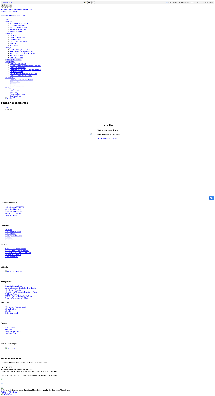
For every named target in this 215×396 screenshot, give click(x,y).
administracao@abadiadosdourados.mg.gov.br (17, 9)
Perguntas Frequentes (17, 94)
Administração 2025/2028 (19, 23)
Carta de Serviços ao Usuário (20, 50)
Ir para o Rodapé (208, 2)
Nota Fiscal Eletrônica (18, 56)
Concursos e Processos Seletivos (21, 80)
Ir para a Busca (195, 2)
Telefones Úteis (15, 96)
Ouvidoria (13, 92)
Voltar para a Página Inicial (107, 138)
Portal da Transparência (9, 11)
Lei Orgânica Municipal (18, 41)
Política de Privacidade (9, 392)
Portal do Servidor (16, 58)
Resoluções (14, 45)
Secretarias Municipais (18, 29)
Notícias (13, 84)
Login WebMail (7, 2)
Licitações (18, 60)
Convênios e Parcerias (18, 68)
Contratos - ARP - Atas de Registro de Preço (25, 70)
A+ (89, 2)
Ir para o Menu (184, 2)
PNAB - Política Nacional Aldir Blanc (23, 74)
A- (93, 2)
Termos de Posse (16, 31)
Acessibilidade (172, 2)
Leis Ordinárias (15, 39)
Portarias (13, 43)
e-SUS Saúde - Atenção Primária (21, 52)
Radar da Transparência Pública (21, 76)
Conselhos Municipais (18, 25)
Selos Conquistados (17, 86)
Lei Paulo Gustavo (16, 72)
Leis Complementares (17, 37)
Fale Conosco (15, 90)
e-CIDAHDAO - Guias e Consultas (22, 54)
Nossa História (15, 82)
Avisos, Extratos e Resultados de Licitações (25, 66)
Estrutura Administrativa (18, 27)
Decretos (13, 35)
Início (7, 19)
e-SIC (13, 98)
